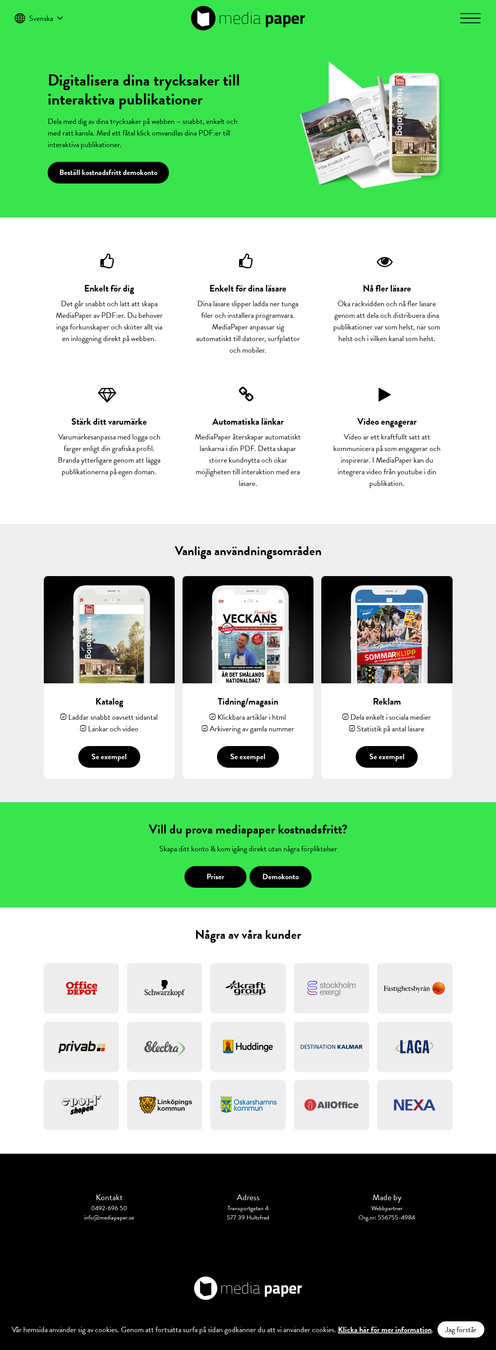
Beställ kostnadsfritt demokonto (108, 172)
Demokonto (280, 876)
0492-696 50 (109, 1208)
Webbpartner (387, 1208)
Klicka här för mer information (385, 1329)
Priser (215, 876)
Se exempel (109, 756)
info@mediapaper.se (109, 1217)
